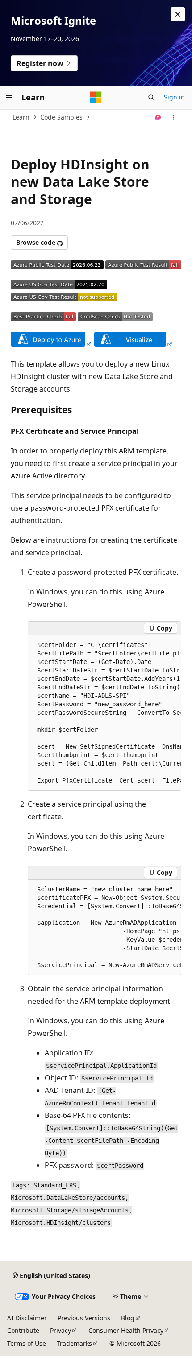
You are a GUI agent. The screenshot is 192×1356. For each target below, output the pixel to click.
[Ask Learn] (158, 117)
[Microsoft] (96, 97)
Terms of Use (26, 1343)
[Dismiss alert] (178, 14)
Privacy (60, 1330)
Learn (21, 117)
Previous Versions (84, 1318)
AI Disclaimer (27, 1318)
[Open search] (151, 97)
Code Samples (61, 117)
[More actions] (173, 117)
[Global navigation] (9, 97)
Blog (127, 1318)
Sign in (174, 97)
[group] (104, 713)
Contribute (23, 1330)
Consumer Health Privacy (125, 1330)
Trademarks (74, 1343)
